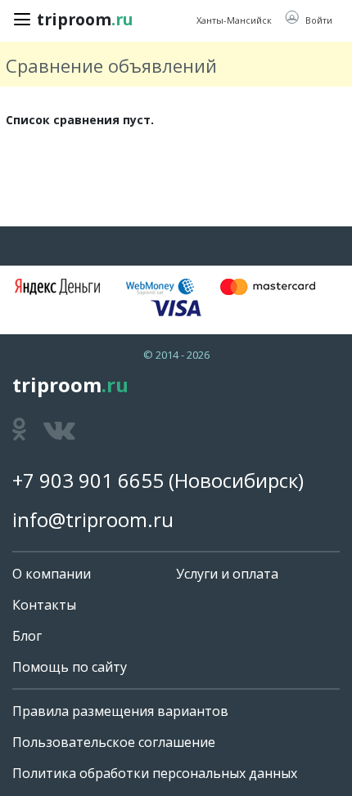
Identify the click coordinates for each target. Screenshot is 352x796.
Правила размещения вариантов (120, 711)
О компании (51, 574)
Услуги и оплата (227, 574)
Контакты (44, 605)
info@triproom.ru (93, 519)
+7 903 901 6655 (88, 480)
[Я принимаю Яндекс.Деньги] (57, 287)
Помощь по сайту (69, 667)
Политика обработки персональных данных (154, 773)
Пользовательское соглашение (113, 742)
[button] (308, 19)
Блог (27, 636)
